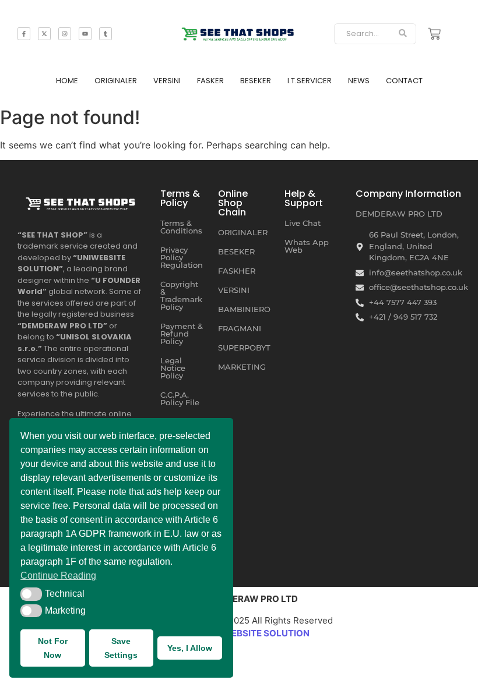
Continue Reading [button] (58, 575)
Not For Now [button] (53, 648)
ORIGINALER (115, 80)
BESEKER (255, 80)
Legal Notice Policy (172, 368)
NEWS (359, 80)
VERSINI (167, 80)
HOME (67, 80)
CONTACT (404, 80)
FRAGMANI (239, 328)
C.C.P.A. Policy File (179, 398)
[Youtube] (85, 33)
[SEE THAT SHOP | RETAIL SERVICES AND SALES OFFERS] (239, 32)
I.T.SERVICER (309, 80)
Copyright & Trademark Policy (181, 295)
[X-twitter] (44, 33)
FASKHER (236, 270)
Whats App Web (306, 246)
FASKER (210, 80)
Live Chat (302, 223)
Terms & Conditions (181, 226)
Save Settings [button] (121, 648)
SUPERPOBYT (244, 347)
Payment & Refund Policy (181, 333)
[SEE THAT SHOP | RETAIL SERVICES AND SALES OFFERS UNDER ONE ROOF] (81, 201)
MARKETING (242, 366)
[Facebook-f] (23, 33)
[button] (31, 593)
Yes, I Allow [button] (189, 648)
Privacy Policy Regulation (181, 257)
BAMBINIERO (244, 309)
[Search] (403, 33)
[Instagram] (64, 33)
